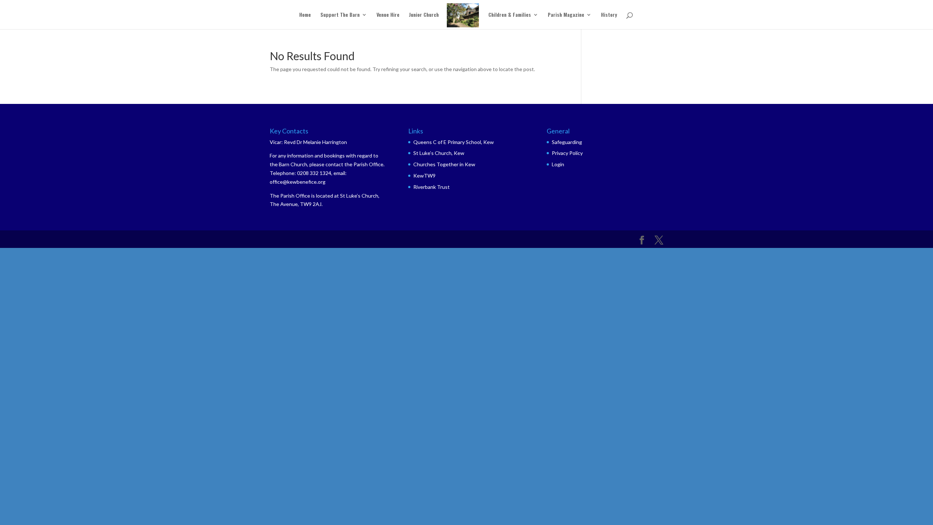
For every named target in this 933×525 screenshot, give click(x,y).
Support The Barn (340, 15)
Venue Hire (387, 15)
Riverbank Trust (431, 187)
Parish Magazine (566, 15)
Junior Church (424, 15)
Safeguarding (567, 142)
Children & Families (509, 15)
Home (305, 15)
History (609, 15)
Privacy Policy (567, 153)
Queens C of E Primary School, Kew (453, 142)
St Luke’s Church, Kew (438, 153)
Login (558, 164)
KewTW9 (424, 175)
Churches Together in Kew (444, 164)
